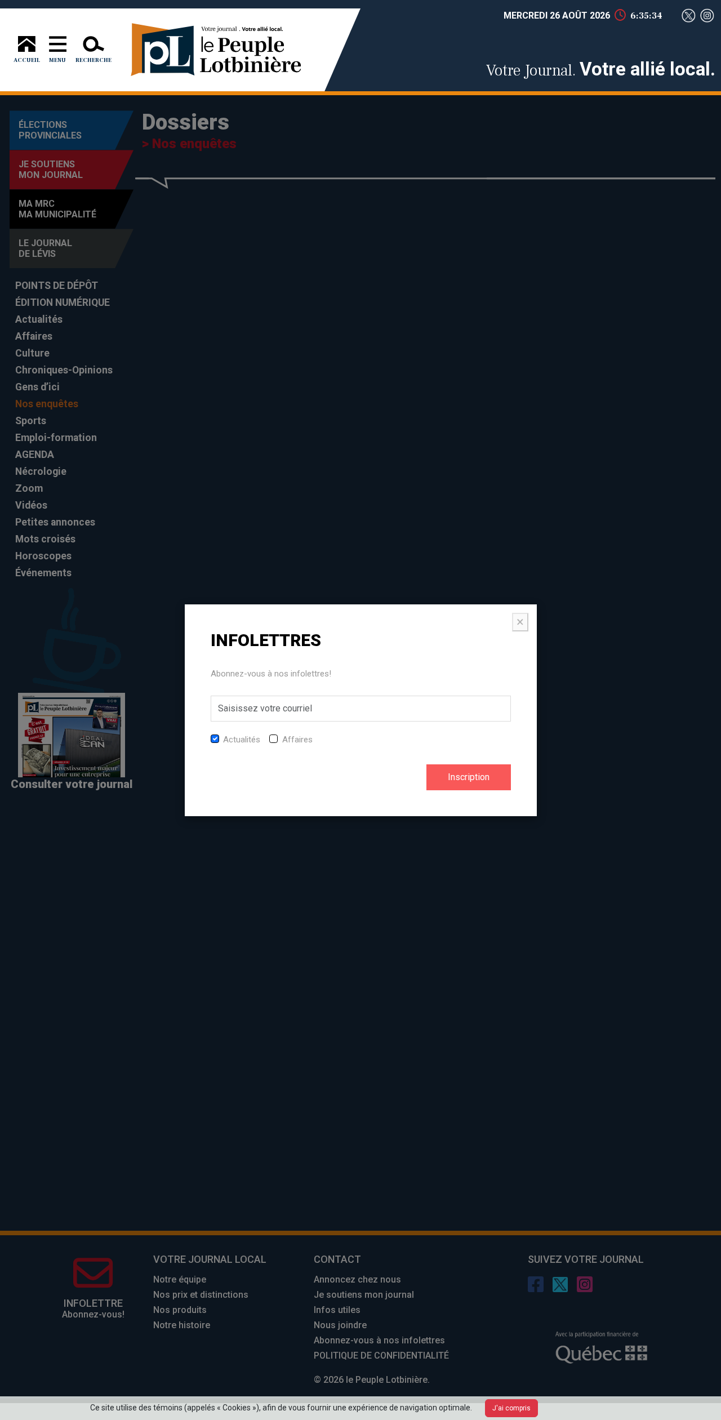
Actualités (241, 740)
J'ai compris (511, 1408)
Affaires (297, 740)
